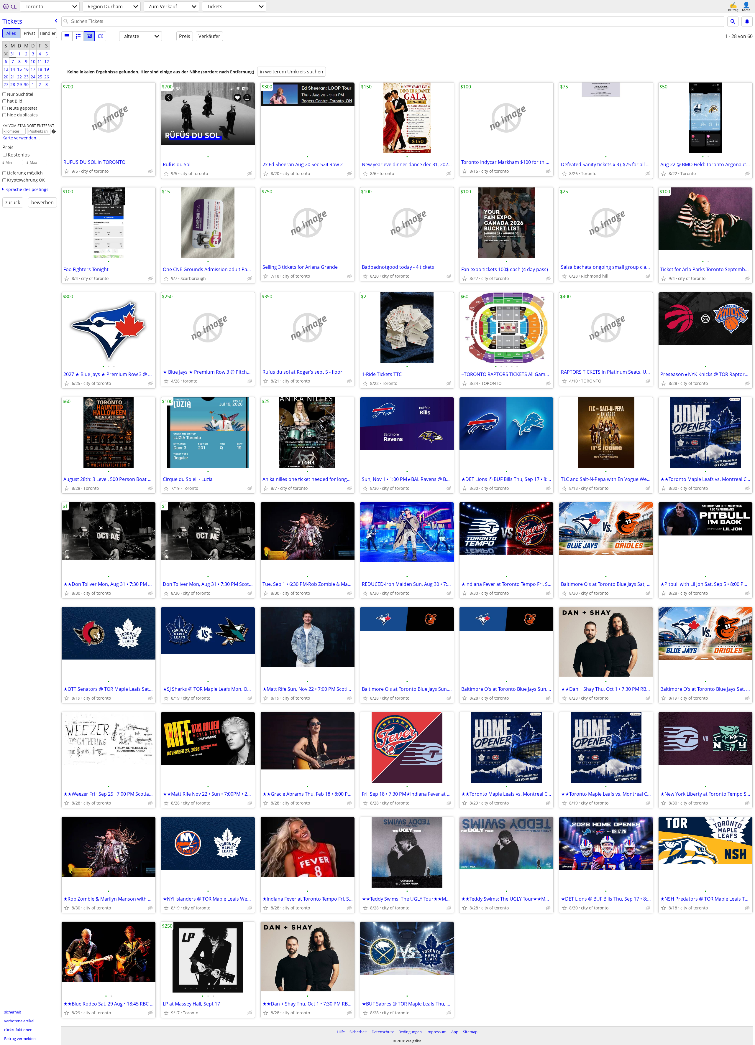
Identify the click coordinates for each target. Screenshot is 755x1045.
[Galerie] (89, 36)
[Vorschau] (78, 36)
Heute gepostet (22, 108)
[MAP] (100, 36)
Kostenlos (19, 154)
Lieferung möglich (25, 173)
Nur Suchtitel (20, 94)
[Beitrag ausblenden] (150, 171)
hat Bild (14, 101)
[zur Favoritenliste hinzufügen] (66, 171)
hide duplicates (22, 115)
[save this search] (747, 21)
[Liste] (67, 36)
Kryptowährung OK (26, 180)
